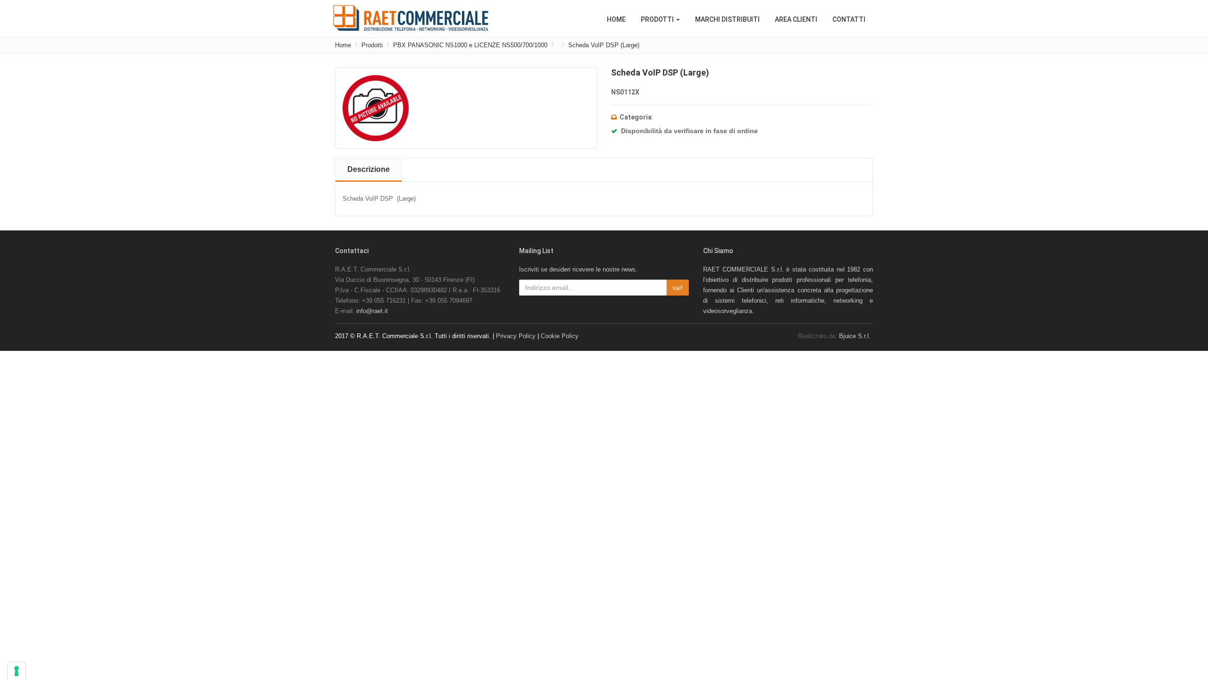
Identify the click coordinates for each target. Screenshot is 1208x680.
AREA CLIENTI (796, 19)
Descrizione (368, 169)
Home (343, 45)
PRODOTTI (658, 19)
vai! (677, 287)
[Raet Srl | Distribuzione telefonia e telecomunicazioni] (411, 18)
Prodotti (372, 45)
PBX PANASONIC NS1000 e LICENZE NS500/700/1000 (470, 45)
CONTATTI (848, 19)
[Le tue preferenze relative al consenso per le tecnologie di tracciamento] (16, 671)
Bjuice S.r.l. (855, 336)
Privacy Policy (516, 336)
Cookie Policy (560, 336)
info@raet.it (372, 310)
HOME (616, 19)
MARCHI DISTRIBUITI (727, 19)
